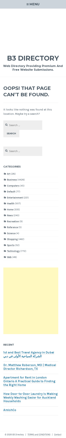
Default (11, 191)
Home (10, 209)
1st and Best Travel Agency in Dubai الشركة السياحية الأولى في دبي (28, 354)
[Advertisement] (33, 29)
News (10, 215)
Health (10, 203)
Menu (34, 4)
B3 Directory (33, 58)
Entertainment (15, 197)
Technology (13, 251)
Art (8, 173)
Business (12, 179)
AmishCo (9, 410)
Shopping (12, 239)
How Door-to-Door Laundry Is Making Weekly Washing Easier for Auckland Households (30, 397)
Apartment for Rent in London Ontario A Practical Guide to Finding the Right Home (29, 381)
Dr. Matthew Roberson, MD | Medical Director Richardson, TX (29, 367)
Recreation (13, 221)
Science (11, 233)
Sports (10, 245)
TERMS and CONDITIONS (38, 434)
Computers (13, 185)
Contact (57, 434)
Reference (12, 227)
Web (9, 257)
